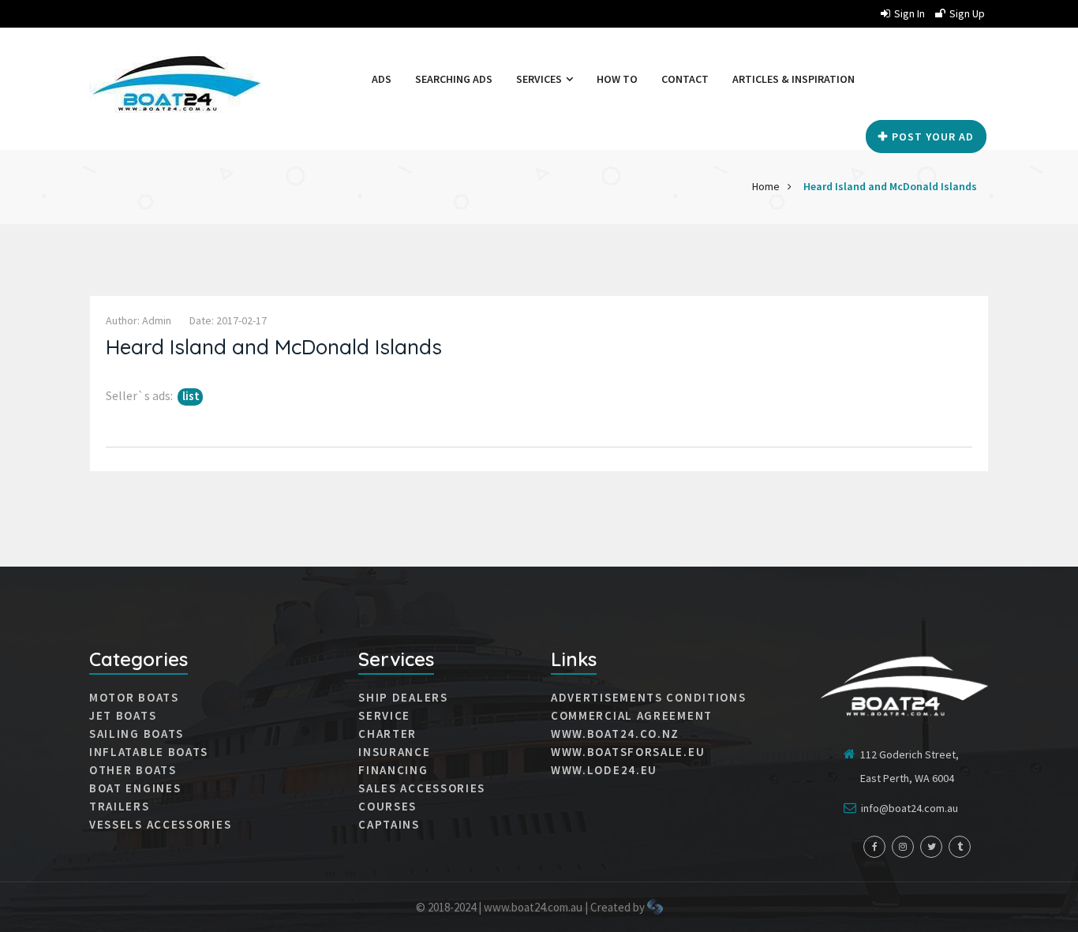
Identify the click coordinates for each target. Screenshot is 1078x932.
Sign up (967, 13)
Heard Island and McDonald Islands (890, 186)
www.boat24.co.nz (615, 734)
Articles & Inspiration (793, 79)
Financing (393, 770)
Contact (685, 79)
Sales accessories (421, 788)
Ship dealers (402, 697)
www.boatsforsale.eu (628, 752)
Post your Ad (933, 136)
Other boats (133, 770)
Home (766, 186)
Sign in (909, 13)
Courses (387, 806)
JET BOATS (122, 716)
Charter (387, 734)
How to (617, 79)
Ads (381, 79)
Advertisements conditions (649, 697)
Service (384, 716)
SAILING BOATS (136, 734)
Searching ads (453, 79)
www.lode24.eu (604, 770)
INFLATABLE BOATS (148, 752)
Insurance (394, 752)
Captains (389, 825)
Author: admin (138, 320)
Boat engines (135, 788)
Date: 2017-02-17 (228, 320)
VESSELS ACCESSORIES (160, 825)
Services (540, 79)
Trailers (119, 806)
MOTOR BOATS (134, 697)
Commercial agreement (632, 716)
